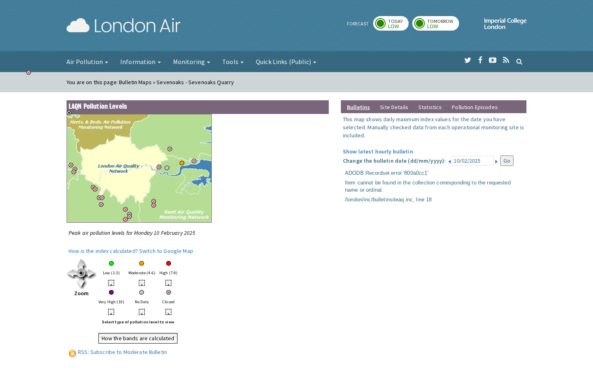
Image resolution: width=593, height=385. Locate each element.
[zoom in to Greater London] (82, 273)
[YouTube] (493, 60)
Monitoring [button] (190, 62)
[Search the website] (519, 61)
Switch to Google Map (166, 251)
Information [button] (138, 62)
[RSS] (506, 60)
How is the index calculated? (103, 251)
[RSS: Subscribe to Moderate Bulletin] (73, 352)
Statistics (430, 107)
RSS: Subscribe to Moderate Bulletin (122, 352)
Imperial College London (505, 26)
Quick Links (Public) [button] (284, 62)
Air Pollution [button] (85, 62)
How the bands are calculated (138, 338)
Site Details (394, 107)
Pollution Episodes (475, 107)
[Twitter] (467, 60)
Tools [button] (231, 62)
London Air (123, 26)
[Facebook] (480, 60)
